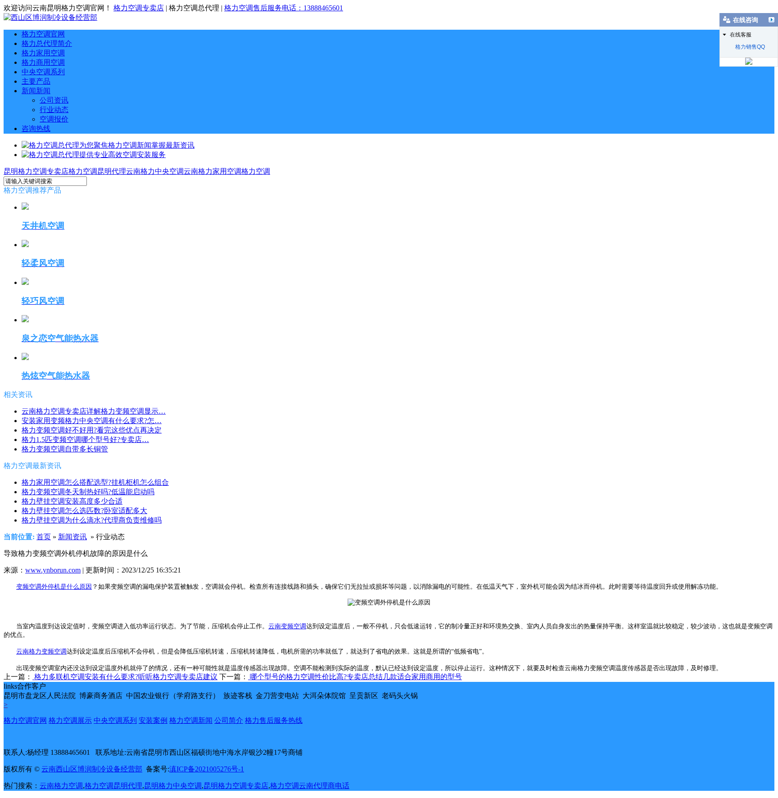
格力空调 (255, 171)
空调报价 (54, 119)
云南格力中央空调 (155, 171)
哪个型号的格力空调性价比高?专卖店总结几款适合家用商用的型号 (355, 677)
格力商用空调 (43, 62)
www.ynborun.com (53, 570)
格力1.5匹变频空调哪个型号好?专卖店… (85, 439)
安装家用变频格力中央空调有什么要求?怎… (92, 420)
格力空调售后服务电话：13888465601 (283, 8)
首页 (43, 537)
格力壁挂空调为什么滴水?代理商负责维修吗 (92, 520)
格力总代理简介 (47, 43)
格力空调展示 (70, 720)
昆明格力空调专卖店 (36, 171)
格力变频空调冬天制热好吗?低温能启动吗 (88, 492)
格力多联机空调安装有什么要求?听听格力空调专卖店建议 (124, 677)
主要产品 (36, 81)
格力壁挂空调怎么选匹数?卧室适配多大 (84, 510)
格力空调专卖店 (138, 8)
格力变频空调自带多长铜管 (65, 449)
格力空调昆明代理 (97, 171)
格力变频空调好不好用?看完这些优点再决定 (92, 430)
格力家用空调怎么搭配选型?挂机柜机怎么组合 (95, 482)
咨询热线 (36, 128)
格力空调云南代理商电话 (309, 785)
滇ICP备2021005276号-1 (206, 769)
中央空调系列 (43, 72)
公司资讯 (54, 100)
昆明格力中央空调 (173, 785)
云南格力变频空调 (41, 651)
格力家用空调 (43, 53)
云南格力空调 (61, 785)
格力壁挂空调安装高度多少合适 (72, 501)
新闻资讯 (72, 537)
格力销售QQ (750, 47)
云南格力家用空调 (212, 171)
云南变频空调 (287, 626)
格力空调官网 (43, 34)
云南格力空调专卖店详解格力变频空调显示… (94, 411)
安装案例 (153, 720)
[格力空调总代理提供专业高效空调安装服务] (94, 154)
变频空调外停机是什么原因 (54, 586)
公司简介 (228, 720)
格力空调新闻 (191, 720)
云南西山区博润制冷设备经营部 (91, 769)
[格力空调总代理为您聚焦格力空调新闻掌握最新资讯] (108, 145)
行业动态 (54, 109)
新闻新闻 (36, 91)
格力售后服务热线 (274, 720)
